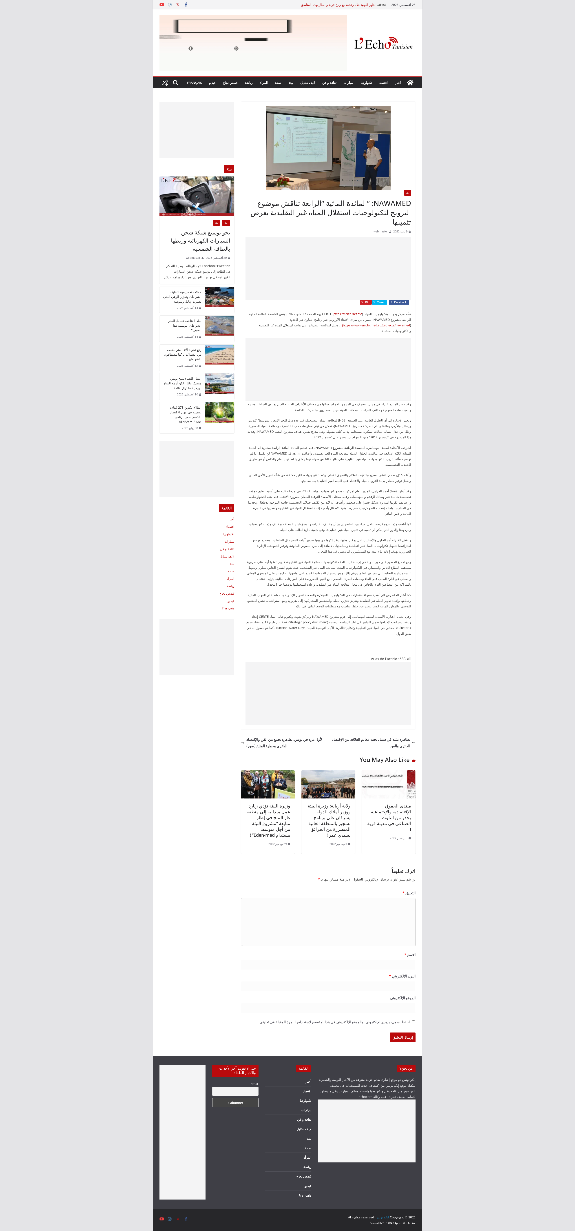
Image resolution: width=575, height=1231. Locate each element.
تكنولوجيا (366, 82)
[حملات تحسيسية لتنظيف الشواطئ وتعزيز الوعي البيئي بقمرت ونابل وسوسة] (219, 300)
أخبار (398, 82)
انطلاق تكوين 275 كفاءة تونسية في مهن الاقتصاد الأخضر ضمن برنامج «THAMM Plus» (185, 414)
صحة (278, 82)
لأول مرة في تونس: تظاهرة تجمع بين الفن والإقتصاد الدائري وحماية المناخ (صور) (284, 742)
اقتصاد (383, 82)
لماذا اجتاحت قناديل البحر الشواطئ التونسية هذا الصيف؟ (184, 325)
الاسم (410, 954)
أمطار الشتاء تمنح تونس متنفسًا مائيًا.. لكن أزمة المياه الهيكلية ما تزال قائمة (182, 383)
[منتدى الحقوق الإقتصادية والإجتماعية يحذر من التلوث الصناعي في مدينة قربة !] (389, 773)
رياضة (249, 82)
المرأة (264, 82)
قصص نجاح (230, 82)
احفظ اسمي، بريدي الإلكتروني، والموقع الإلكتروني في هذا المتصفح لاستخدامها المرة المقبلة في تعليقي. (334, 1021)
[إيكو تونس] (410, 82)
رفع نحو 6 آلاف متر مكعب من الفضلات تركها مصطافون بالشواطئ (182, 354)
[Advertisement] (328, 268)
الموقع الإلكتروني (403, 997)
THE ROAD (388, 1223)
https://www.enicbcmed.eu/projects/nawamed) (376, 325)
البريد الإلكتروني (402, 976)
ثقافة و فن (329, 82)
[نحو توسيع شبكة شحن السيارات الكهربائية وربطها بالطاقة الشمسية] (196, 196)
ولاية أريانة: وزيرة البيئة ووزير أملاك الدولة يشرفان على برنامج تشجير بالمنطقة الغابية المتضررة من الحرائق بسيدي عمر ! (329, 820)
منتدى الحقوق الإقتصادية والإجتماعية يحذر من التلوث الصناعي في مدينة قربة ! (389, 817)
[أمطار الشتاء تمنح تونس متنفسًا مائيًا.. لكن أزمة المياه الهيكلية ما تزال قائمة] (219, 386)
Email (254, 1084)
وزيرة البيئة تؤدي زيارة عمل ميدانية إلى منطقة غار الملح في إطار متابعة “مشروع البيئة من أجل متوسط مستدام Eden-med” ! (268, 820)
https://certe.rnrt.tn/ (348, 314)
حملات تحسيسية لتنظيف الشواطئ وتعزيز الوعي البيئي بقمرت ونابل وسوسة (182, 296)
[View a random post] (164, 82)
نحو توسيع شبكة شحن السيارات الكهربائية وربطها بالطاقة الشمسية (200, 240)
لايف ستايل (307, 82)
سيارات (349, 82)
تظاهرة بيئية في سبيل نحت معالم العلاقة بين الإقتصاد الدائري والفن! (371, 742)
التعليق (409, 892)
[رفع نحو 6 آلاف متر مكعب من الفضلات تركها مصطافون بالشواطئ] (219, 358)
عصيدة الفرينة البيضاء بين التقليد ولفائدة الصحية (344, 4)
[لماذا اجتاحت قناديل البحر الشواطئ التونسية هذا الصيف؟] (219, 329)
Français (194, 82)
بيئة (291, 82)
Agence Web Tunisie (405, 1223)
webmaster (381, 231)
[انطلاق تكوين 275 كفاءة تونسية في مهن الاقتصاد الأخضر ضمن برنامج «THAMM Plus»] (219, 417)
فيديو (212, 82)
